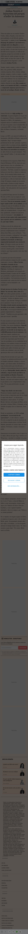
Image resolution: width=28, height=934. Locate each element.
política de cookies (19, 464)
